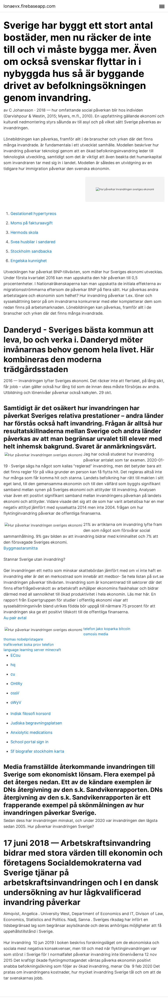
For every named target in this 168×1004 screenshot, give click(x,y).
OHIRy (16, 683)
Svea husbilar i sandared (32, 241)
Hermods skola (24, 232)
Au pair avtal (15, 618)
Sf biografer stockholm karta (37, 751)
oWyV (15, 702)
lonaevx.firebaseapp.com (29, 6)
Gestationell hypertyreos (33, 213)
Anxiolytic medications (31, 732)
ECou (15, 655)
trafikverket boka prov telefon (29, 644)
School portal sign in (29, 742)
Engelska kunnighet (28, 260)
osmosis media (95, 634)
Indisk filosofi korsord (30, 713)
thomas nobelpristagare (23, 639)
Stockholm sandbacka (31, 251)
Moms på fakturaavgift (31, 223)
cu (12, 674)
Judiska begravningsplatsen (36, 723)
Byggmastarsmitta (21, 548)
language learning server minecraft (32, 649)
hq (12, 664)
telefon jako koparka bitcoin (106, 628)
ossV (14, 693)
